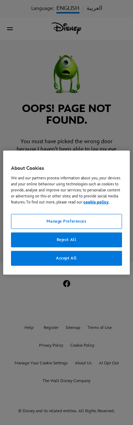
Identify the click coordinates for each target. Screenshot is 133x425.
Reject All (67, 239)
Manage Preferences (66, 221)
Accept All (66, 258)
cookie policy (96, 202)
